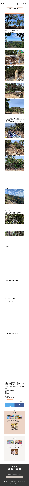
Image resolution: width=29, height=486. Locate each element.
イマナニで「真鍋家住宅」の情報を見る (9, 399)
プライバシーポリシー (23, 481)
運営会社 (12, 481)
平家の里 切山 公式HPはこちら (8, 398)
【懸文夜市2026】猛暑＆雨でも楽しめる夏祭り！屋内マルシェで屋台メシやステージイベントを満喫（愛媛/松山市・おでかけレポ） (18, 445)
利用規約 (18, 481)
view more (14, 432)
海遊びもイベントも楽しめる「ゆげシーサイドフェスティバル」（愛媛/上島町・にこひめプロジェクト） (10, 445)
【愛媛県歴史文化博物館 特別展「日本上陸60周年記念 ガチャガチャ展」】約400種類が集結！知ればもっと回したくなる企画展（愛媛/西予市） (14, 428)
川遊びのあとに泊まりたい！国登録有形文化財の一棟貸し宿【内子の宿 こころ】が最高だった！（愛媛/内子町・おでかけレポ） (14, 454)
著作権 (20, 481)
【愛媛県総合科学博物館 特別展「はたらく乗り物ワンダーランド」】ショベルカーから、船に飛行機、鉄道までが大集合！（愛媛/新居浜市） (18, 420)
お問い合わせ (15, 481)
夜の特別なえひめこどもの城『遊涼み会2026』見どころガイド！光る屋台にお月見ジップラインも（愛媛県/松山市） (10, 420)
